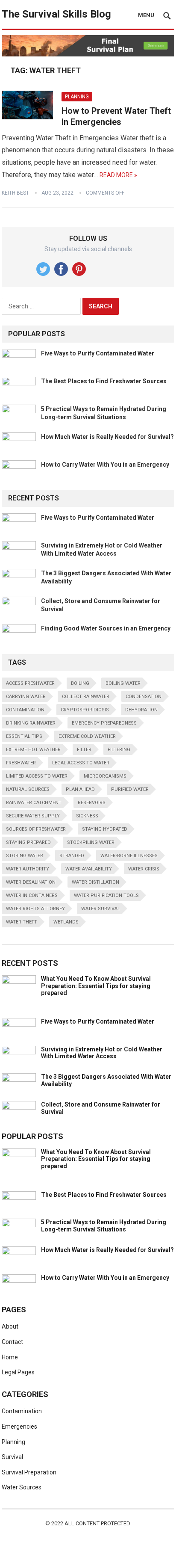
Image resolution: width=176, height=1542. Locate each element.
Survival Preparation (29, 1472)
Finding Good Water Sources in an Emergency (105, 628)
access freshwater (30, 683)
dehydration (141, 710)
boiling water (123, 683)
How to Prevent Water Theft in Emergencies (116, 116)
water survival (100, 909)
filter (84, 749)
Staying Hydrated (104, 829)
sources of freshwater (36, 829)
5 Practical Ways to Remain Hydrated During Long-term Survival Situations (103, 1226)
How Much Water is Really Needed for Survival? (107, 436)
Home (10, 1357)
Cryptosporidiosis (85, 710)
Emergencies (19, 1426)
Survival (12, 1456)
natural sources (28, 789)
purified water (130, 789)
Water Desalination (31, 882)
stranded (71, 855)
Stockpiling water (90, 842)
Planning (77, 97)
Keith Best (15, 193)
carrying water (26, 696)
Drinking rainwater (31, 723)
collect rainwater (85, 696)
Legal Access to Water (80, 763)
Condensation (143, 696)
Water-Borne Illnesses (129, 855)
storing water (24, 855)
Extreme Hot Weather (33, 749)
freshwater (21, 763)
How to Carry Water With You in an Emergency (105, 464)
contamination (25, 710)
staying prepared (28, 842)
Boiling (80, 683)
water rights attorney (35, 909)
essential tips (24, 736)
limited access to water (36, 776)
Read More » (118, 175)
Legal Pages (18, 1372)
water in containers (32, 895)
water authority (27, 869)
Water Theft (21, 922)
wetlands (66, 922)
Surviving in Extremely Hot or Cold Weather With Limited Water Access (101, 1053)
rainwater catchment (34, 802)
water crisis (143, 869)
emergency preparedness (104, 723)
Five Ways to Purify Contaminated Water (97, 353)
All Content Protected (97, 1523)
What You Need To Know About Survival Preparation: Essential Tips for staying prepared (96, 986)
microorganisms (105, 776)
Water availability (88, 869)
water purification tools (106, 895)
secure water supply (33, 816)
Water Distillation (95, 882)
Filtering (119, 749)
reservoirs (92, 802)
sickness (87, 816)
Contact (12, 1341)
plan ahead (80, 789)
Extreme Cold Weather (87, 736)
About (10, 1326)
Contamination (22, 1411)
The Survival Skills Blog (56, 14)
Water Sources (21, 1487)
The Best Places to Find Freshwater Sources (104, 381)
